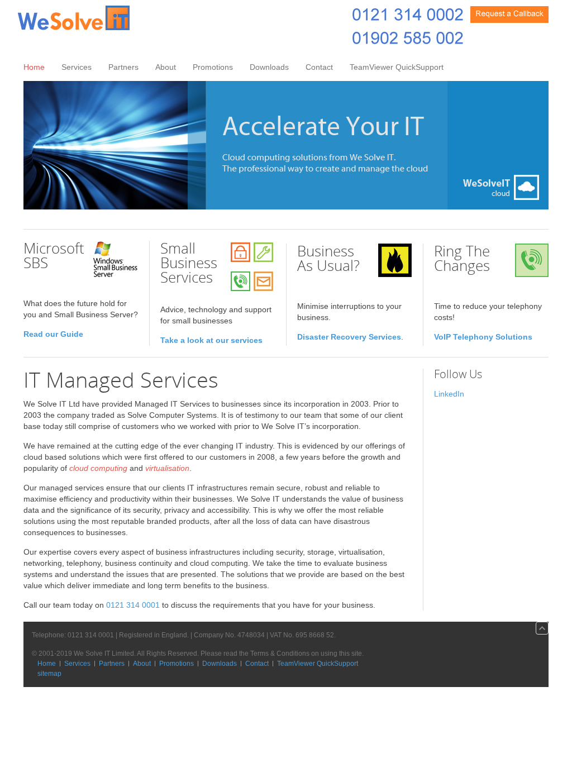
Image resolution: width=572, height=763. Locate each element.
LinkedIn (449, 393)
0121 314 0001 (133, 604)
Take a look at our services (211, 340)
